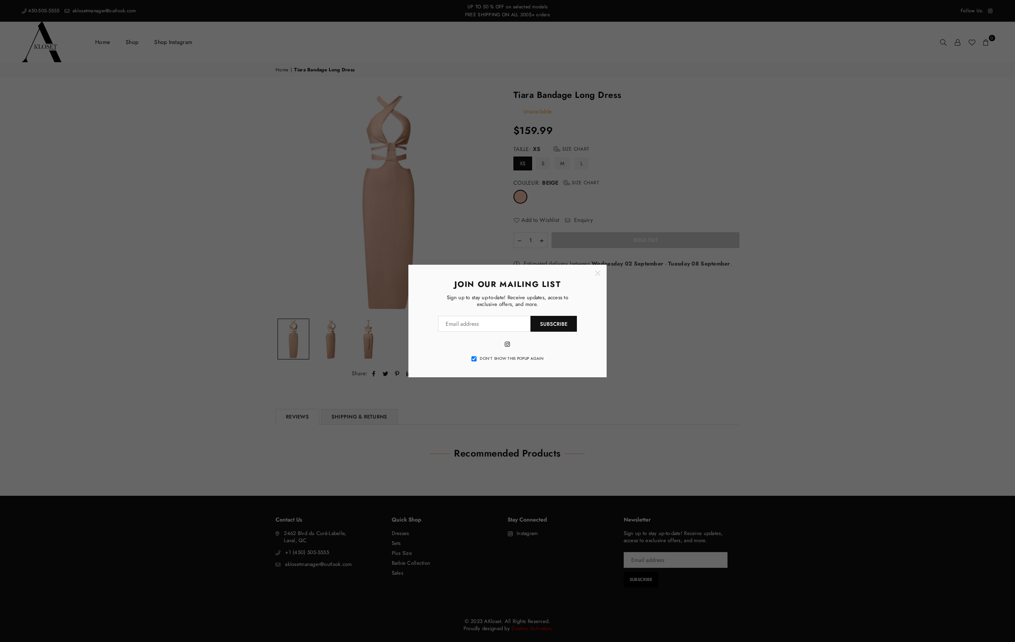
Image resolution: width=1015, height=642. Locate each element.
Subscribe (553, 324)
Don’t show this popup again (512, 358)
